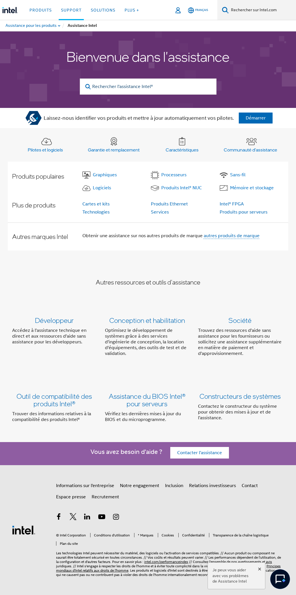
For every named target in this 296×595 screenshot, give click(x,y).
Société (239, 320)
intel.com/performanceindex (166, 562)
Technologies (96, 212)
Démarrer (256, 118)
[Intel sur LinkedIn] (87, 517)
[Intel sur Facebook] (59, 517)
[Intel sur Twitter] (73, 517)
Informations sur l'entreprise (85, 486)
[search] (88, 86)
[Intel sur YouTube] (102, 517)
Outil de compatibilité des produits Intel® (54, 400)
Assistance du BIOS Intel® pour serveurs (147, 400)
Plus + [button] (132, 10)
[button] (148, 338)
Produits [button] (40, 10)
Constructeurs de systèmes (240, 396)
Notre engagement (139, 486)
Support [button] (71, 10)
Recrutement (105, 497)
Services (160, 212)
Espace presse (71, 497)
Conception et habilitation (147, 320)
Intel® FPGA (232, 204)
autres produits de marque (232, 236)
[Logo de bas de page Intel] (23, 530)
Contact (250, 486)
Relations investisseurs (212, 486)
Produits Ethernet (169, 204)
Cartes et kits (96, 204)
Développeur (54, 320)
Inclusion (174, 486)
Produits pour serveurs (243, 212)
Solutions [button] (103, 10)
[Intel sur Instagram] (116, 517)
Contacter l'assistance (199, 453)
